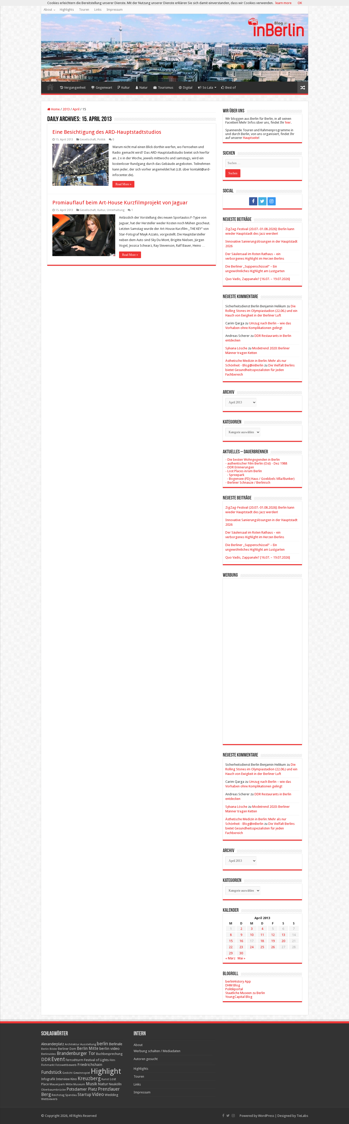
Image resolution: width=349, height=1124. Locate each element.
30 (241, 953)
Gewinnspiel (81, 1073)
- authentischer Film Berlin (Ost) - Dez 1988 (256, 463)
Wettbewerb (49, 1099)
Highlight (106, 1071)
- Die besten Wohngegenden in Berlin (252, 459)
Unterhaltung (115, 210)
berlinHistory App (238, 981)
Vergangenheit (75, 87)
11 (262, 935)
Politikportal (234, 989)
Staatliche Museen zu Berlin (245, 993)
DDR (46, 1059)
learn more (283, 3)
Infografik (48, 1079)
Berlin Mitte (87, 1048)
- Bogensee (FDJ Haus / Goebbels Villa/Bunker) (260, 479)
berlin (102, 1043)
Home (50, 87)
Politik (101, 139)
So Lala (208, 87)
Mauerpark (57, 1084)
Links (97, 9)
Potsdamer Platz (81, 1089)
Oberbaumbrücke (53, 1089)
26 (273, 947)
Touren (84, 9)
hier (288, 122)
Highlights (67, 9)
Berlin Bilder (49, 1049)
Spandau (71, 1095)
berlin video (109, 1048)
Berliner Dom (67, 1049)
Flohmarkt (48, 1065)
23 (241, 947)
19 (273, 941)
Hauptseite (251, 138)
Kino (74, 1079)
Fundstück (51, 1072)
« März (230, 958)
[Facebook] (253, 201)
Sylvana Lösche (236, 348)
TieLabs (302, 1116)
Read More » (123, 184)
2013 (66, 109)
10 (251, 935)
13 (283, 935)
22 (230, 947)
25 (262, 947)
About (48, 9)
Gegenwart (104, 87)
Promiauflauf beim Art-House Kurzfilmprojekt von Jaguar (120, 203)
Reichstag (58, 1095)
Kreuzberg (89, 1078)
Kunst (105, 1079)
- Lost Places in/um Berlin (243, 471)
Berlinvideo (48, 1054)
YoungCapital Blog (238, 997)
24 (251, 947)
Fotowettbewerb (66, 1065)
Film (112, 1060)
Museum (79, 1084)
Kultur (125, 87)
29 (230, 953)
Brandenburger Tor (76, 1053)
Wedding (111, 1095)
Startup (84, 1094)
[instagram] (271, 201)
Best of (230, 87)
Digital (187, 87)
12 (273, 935)
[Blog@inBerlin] (174, 48)
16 (241, 941)
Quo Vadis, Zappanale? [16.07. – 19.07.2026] (257, 279)
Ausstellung (88, 1044)
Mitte (69, 1084)
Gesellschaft (88, 139)
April (76, 109)
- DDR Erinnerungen (239, 467)
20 (283, 941)
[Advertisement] (262, 657)
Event (58, 1059)
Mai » (241, 958)
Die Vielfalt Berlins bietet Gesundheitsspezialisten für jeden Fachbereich (260, 369)
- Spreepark (234, 475)
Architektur (72, 1044)
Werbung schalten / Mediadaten (157, 1051)
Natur (143, 87)
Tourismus (165, 87)
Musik (91, 1083)
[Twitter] (262, 201)
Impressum (115, 9)
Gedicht (67, 1073)
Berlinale (115, 1044)
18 (262, 941)
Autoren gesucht (146, 1059)
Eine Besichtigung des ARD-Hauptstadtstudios (106, 132)
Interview (63, 1079)
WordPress (266, 1116)
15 (230, 941)
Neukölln (115, 1084)
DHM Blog (232, 985)
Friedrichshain (89, 1064)
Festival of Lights (96, 1060)
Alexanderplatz (52, 1044)
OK (300, 3)
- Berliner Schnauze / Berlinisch (247, 482)
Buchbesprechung (109, 1054)
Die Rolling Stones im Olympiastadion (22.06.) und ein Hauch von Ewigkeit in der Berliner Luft (261, 310)
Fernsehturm (74, 1060)
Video (98, 1094)
